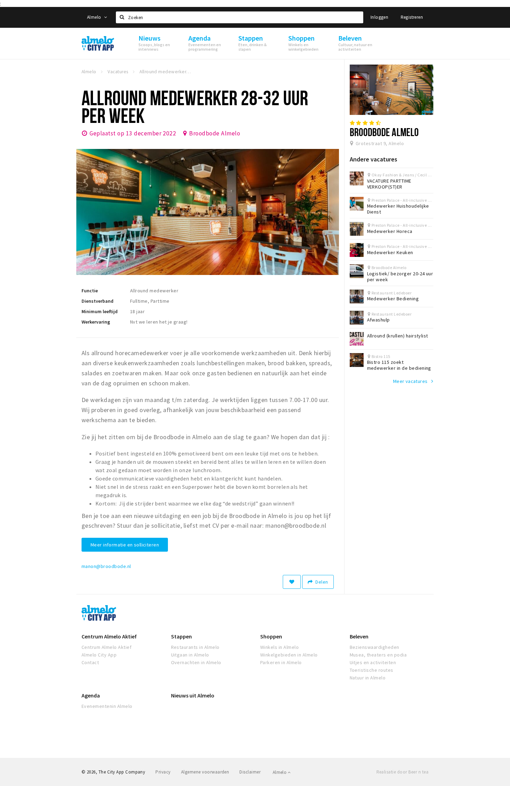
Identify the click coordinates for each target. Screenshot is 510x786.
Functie (90, 290)
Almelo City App (99, 655)
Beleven (359, 636)
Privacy (162, 772)
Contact (90, 662)
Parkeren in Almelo (281, 662)
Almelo (94, 17)
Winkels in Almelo (279, 647)
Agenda (91, 695)
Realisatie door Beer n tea (402, 772)
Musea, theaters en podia (378, 655)
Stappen (181, 636)
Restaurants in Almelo (195, 647)
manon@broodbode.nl (106, 566)
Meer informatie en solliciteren (125, 545)
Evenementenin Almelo (107, 706)
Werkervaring (96, 322)
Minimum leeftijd (100, 311)
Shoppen (271, 636)
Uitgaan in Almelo (190, 655)
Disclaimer (250, 772)
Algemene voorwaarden (205, 772)
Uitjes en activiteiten (373, 662)
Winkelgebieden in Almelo (289, 655)
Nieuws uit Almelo (192, 695)
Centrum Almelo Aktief (109, 636)
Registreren (412, 17)
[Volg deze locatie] (292, 582)
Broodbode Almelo (214, 133)
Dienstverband (97, 301)
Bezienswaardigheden (374, 647)
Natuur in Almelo (368, 678)
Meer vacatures (410, 381)
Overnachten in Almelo (196, 662)
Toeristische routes (371, 670)
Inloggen (379, 17)
